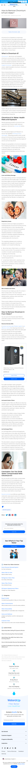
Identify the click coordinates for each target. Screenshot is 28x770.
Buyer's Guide (5, 598)
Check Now (14, 546)
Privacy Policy (21, 763)
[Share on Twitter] (7, 515)
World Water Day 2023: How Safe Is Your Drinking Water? (12, 638)
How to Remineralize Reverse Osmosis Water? (14, 642)
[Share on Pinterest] (12, 515)
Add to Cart (14, 378)
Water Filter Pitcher (7, 583)
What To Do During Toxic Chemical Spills (12, 634)
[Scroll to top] (14, 693)
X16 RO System (6, 509)
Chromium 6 (5, 56)
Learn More (14, 375)
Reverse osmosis (6, 494)
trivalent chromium (7, 65)
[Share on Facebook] (10, 515)
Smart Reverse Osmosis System (10, 567)
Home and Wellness (7, 614)
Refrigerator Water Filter (8, 577)
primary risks (17, 126)
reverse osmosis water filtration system (12, 326)
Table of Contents (13, 32)
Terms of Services (11, 751)
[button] (9, 759)
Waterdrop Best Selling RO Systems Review (13, 630)
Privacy (3, 751)
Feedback (21, 751)
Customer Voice (6, 620)
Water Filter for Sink (7, 572)
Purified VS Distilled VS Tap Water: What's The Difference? (14, 646)
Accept (14, 766)
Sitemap (4, 753)
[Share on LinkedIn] (15, 515)
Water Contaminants (7, 603)
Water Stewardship (7, 608)
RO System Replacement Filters (10, 588)
